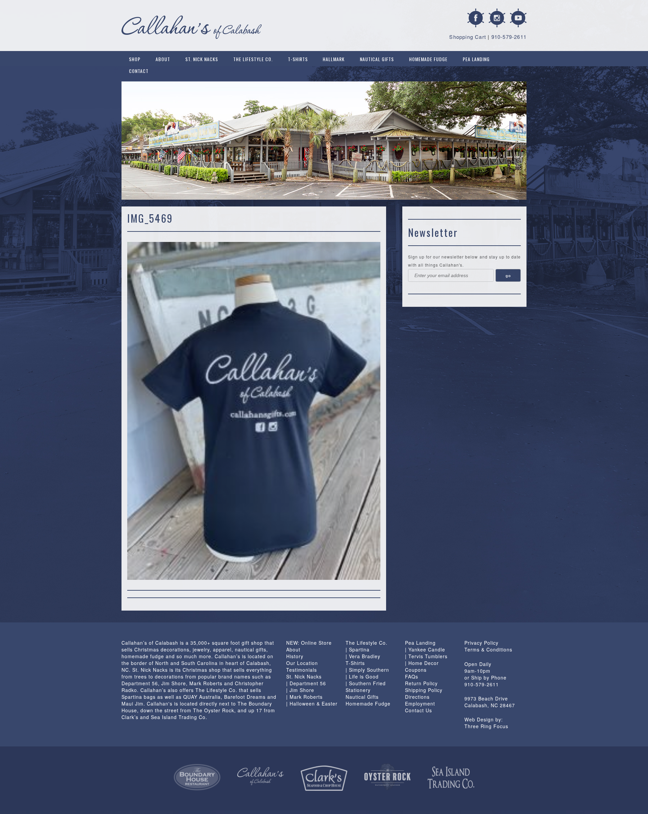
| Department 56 (306, 683)
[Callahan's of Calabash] (260, 776)
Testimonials (301, 669)
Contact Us (418, 710)
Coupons (416, 669)
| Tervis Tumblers (426, 656)
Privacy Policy (481, 642)
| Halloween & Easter (312, 703)
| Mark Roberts (304, 696)
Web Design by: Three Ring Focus (486, 723)
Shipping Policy (423, 690)
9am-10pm (477, 670)
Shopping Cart (467, 36)
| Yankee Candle (425, 649)
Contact (138, 70)
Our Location (302, 663)
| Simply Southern (367, 669)
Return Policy (421, 683)
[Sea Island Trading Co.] (451, 777)
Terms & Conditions (488, 649)
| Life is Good (362, 676)
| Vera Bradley (363, 656)
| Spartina (358, 649)
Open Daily (477, 664)
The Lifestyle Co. (253, 59)
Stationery (358, 690)
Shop (134, 59)
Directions (417, 696)
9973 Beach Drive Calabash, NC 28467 (489, 702)
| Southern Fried (366, 683)
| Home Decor (422, 663)
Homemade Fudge (428, 59)
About (163, 59)
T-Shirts (298, 59)
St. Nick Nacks (201, 59)
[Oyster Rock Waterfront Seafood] (387, 776)
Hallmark (334, 59)
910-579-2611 (508, 36)
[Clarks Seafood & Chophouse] (324, 778)
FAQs (411, 676)
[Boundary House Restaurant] (197, 777)
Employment (420, 703)
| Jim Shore (300, 690)
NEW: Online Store (309, 642)
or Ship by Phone (485, 677)
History (294, 656)
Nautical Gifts (377, 59)
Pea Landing (476, 59)
